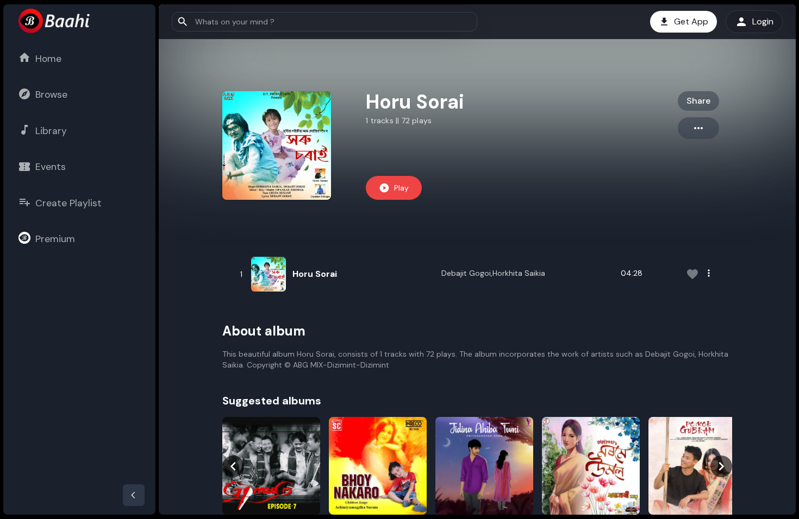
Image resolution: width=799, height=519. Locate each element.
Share (698, 100)
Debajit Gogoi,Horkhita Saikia (493, 273)
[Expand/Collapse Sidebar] (134, 495)
